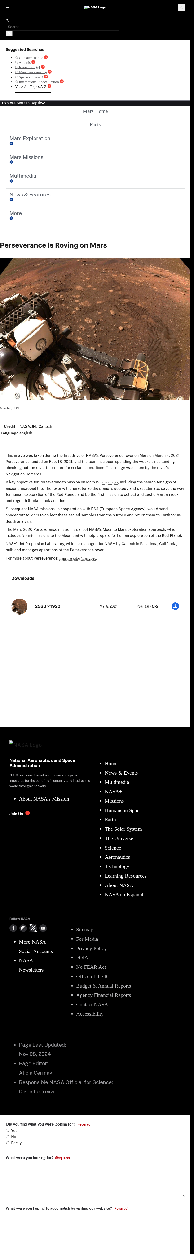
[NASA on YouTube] (43, 928)
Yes (14, 1130)
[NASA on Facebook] (13, 928)
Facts (95, 124)
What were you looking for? (38, 1158)
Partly (16, 1143)
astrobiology (109, 482)
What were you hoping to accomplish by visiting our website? (67, 1208)
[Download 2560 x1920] (175, 609)
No (13, 1137)
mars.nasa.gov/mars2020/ (78, 558)
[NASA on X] (33, 928)
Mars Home (95, 111)
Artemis (27, 536)
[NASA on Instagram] (23, 928)
